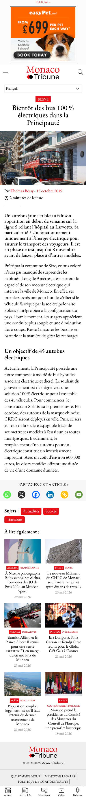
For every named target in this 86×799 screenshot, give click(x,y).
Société (51, 511)
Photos (55, 631)
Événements (70, 631)
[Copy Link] (64, 494)
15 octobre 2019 (49, 191)
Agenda (12, 567)
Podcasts (77, 795)
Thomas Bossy (22, 191)
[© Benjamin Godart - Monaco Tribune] (63, 551)
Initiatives (29, 631)
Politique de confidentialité (43, 781)
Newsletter (44, 795)
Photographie (29, 567)
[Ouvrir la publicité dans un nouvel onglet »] (43, 34)
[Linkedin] (50, 494)
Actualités (31, 511)
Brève (43, 99)
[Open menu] (5, 69)
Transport (14, 519)
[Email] (79, 494)
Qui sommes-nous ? (26, 776)
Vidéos (61, 795)
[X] (21, 494)
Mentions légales (60, 776)
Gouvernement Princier (63, 705)
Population (28, 700)
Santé (69, 567)
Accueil (8, 795)
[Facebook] (36, 494)
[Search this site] (80, 72)
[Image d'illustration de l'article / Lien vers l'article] (22, 615)
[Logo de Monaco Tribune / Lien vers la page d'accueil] (43, 72)
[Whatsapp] (7, 494)
